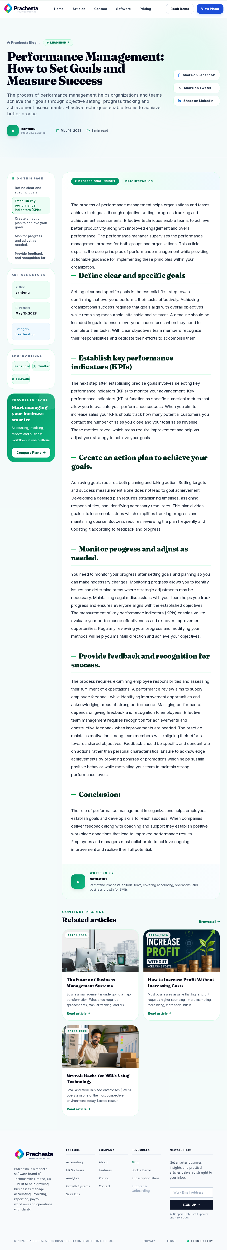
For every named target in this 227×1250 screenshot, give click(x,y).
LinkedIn (23, 379)
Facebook (22, 366)
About (103, 1162)
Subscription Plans (145, 1178)
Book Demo (179, 9)
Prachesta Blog (24, 42)
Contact (100, 9)
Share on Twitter (197, 88)
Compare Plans (28, 452)
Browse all (207, 922)
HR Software (75, 1170)
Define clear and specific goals (28, 190)
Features (105, 1170)
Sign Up (189, 1204)
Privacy (149, 1241)
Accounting (74, 1162)
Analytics (72, 1178)
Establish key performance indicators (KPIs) (28, 205)
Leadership (59, 42)
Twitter (44, 366)
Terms (172, 1241)
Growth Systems (78, 1186)
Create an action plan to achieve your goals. (31, 223)
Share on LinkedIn (198, 101)
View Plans (210, 9)
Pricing (145, 9)
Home (59, 9)
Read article (76, 1013)
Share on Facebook (199, 75)
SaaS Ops (73, 1194)
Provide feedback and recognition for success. (30, 258)
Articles (78, 9)
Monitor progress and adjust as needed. (28, 240)
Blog (135, 1162)
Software (123, 9)
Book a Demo (141, 1170)
